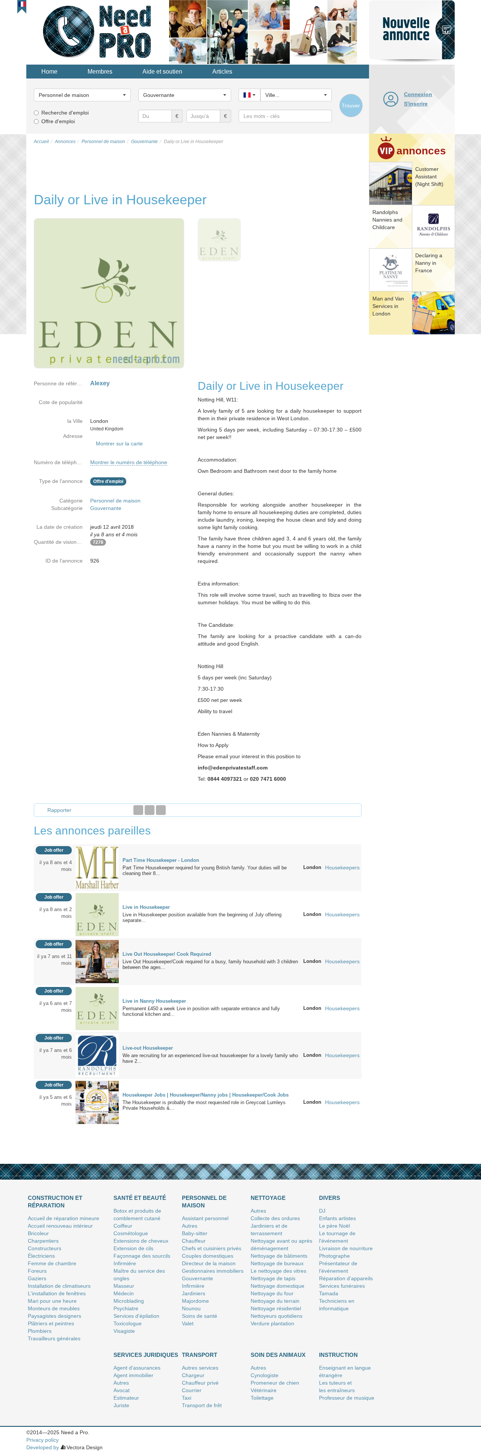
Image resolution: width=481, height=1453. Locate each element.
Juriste (121, 1405)
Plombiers (39, 1331)
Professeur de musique (346, 1398)
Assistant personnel (205, 1218)
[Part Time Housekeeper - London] (97, 867)
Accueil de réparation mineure (63, 1218)
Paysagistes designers (54, 1316)
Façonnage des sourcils (141, 1256)
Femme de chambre (52, 1263)
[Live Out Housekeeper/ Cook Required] (97, 961)
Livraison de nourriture (346, 1248)
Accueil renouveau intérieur (60, 1226)
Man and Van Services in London (388, 306)
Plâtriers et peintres (51, 1323)
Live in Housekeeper (146, 907)
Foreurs (37, 1271)
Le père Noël (334, 1226)
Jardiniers (193, 1293)
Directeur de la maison (209, 1263)
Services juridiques (145, 1355)
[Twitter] (149, 810)
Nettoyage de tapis (273, 1278)
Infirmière (124, 1263)
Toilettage (262, 1398)
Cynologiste (264, 1375)
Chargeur (193, 1375)
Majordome (195, 1301)
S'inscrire (416, 104)
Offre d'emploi (58, 121)
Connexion (418, 94)
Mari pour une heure (52, 1301)
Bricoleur (38, 1233)
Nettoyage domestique (277, 1286)
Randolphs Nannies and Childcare (387, 219)
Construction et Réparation (55, 1202)
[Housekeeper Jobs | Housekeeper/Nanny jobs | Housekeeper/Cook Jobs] (97, 1102)
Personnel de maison (115, 501)
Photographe (334, 1256)
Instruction (338, 1355)
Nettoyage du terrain (275, 1301)
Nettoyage (268, 1198)
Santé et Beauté (139, 1198)
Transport (199, 1355)
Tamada (328, 1293)
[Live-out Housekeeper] (97, 1055)
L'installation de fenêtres (57, 1293)
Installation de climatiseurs (59, 1286)
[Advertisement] (411, 452)
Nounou (191, 1308)
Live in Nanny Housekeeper (154, 1001)
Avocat (121, 1390)
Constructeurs (44, 1248)
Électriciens (41, 1256)
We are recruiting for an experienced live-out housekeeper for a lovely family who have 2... (210, 1058)
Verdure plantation (272, 1323)
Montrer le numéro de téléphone (128, 462)
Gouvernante (105, 508)
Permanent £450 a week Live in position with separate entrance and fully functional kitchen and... (201, 1011)
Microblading (128, 1301)
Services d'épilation (136, 1316)
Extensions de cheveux (140, 1241)
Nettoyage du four (272, 1293)
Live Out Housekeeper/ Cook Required (167, 954)
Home (49, 71)
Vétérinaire (264, 1390)
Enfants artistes (337, 1218)
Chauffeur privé (200, 1383)
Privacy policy (42, 1440)
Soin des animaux (278, 1355)
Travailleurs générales (54, 1338)
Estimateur (126, 1398)
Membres (100, 71)
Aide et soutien (162, 71)
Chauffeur (194, 1241)
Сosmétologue (130, 1233)
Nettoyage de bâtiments (279, 1256)
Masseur (123, 1286)
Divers (329, 1198)
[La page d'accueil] (97, 32)
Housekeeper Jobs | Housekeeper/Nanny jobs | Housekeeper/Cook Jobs (206, 1095)
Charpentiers (43, 1241)
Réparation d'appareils (346, 1278)
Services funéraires (342, 1286)
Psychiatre (125, 1308)
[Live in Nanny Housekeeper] (97, 1008)
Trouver (351, 106)
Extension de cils (133, 1248)
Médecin (123, 1293)
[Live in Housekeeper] (97, 914)
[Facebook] (138, 810)
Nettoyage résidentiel (276, 1308)
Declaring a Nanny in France (428, 262)
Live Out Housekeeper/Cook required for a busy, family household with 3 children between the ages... (210, 964)
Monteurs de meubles (54, 1308)
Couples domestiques (207, 1256)
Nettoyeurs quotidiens (277, 1316)
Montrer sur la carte (119, 444)
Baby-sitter (194, 1233)
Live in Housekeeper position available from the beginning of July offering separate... (202, 917)
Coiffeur (122, 1226)
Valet (188, 1323)
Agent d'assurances (136, 1368)
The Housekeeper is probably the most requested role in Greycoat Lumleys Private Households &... (204, 1105)
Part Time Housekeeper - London (161, 860)
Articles (222, 71)
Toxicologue (127, 1323)
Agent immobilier (133, 1375)
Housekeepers (342, 868)
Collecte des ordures (275, 1218)
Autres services (200, 1368)
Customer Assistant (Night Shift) (429, 176)
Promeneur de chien (275, 1383)
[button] (22, 4)
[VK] (161, 810)
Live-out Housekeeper (148, 1048)
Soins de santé (199, 1316)
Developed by (42, 1447)
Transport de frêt (202, 1405)
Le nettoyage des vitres (278, 1271)
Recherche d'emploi (65, 113)
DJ (322, 1211)
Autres (189, 1226)
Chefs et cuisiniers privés (211, 1248)
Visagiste (124, 1331)
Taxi (186, 1398)
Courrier (191, 1390)
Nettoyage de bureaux (277, 1263)
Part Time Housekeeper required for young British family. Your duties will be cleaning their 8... (205, 870)
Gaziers (37, 1278)
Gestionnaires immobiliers (213, 1271)
